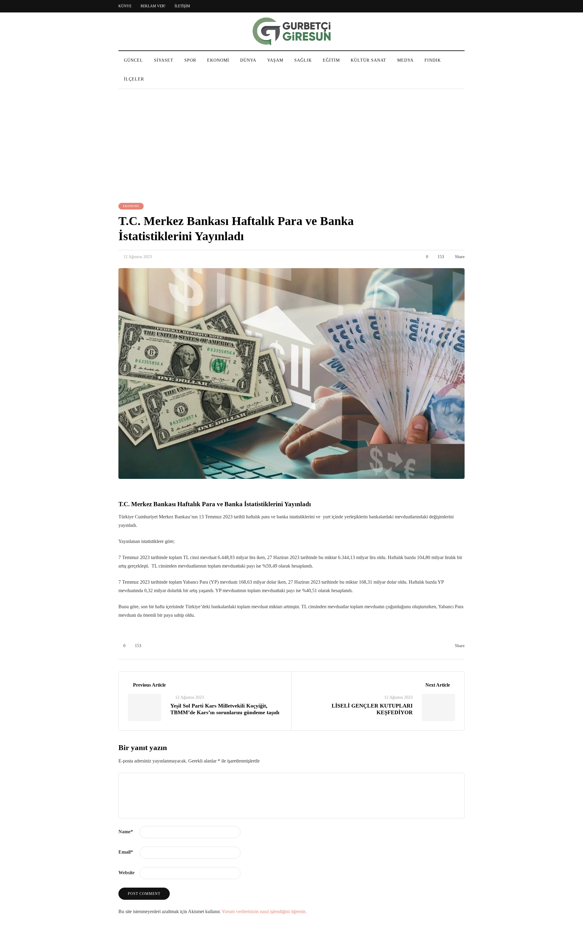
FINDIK (432, 60)
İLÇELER (134, 79)
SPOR (190, 60)
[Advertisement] (291, 146)
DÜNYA (248, 60)
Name (125, 831)
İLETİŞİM (182, 6)
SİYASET (163, 60)
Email (125, 852)
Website (126, 872)
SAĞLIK (303, 60)
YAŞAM (275, 60)
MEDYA (405, 60)
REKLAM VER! (153, 6)
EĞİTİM (331, 60)
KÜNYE (124, 6)
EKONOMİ (218, 60)
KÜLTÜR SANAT (368, 60)
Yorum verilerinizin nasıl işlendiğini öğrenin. (264, 911)
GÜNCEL (133, 60)
